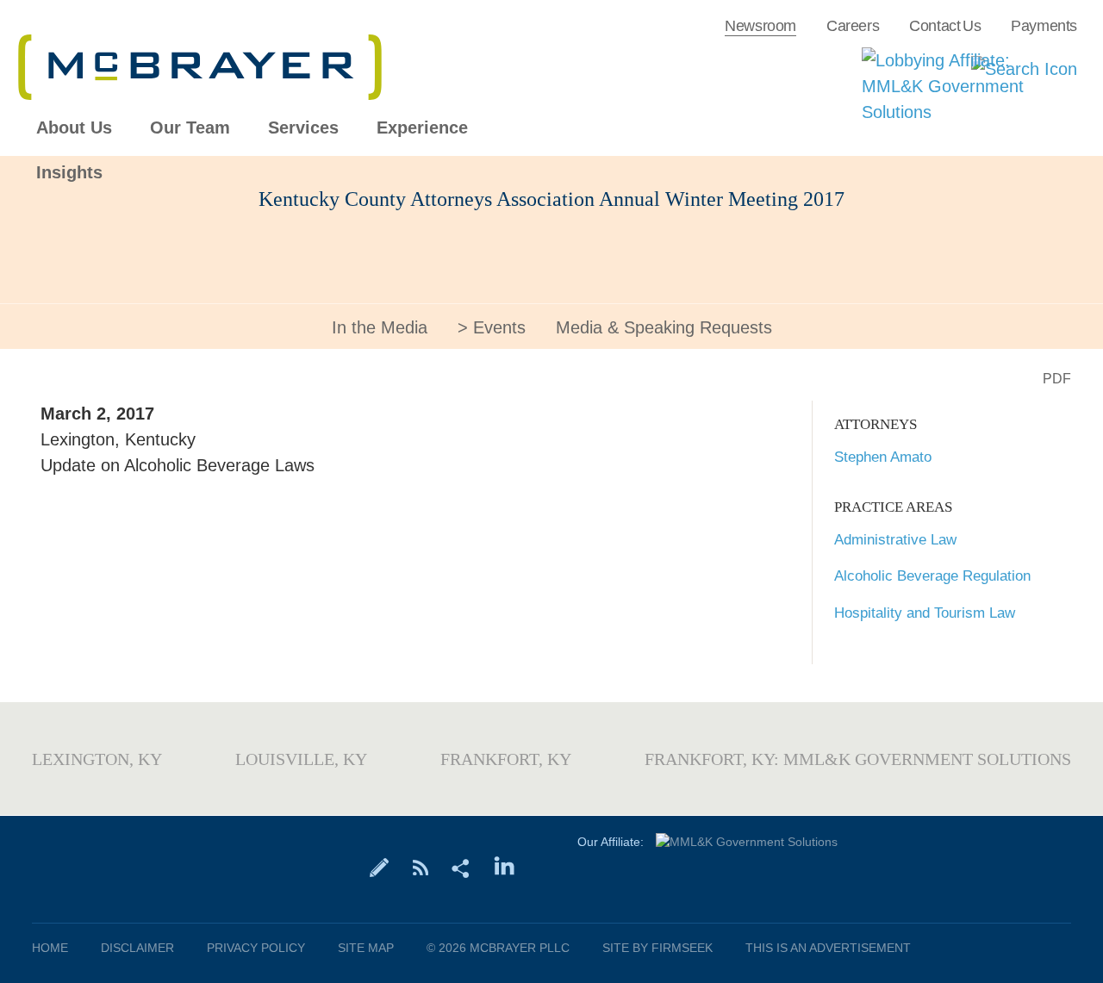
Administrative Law (895, 540)
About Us (74, 128)
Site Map (366, 948)
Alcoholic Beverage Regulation (932, 576)
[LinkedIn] (504, 867)
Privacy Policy (256, 948)
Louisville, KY (301, 759)
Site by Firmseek (657, 948)
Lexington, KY (97, 759)
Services (303, 128)
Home (50, 948)
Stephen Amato (883, 457)
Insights (69, 172)
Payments (1044, 25)
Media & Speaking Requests (664, 327)
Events (499, 327)
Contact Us (945, 25)
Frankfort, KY (505, 759)
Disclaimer (137, 948)
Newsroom (760, 25)
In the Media (379, 327)
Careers (852, 25)
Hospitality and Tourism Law (924, 613)
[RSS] (420, 867)
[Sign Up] (379, 867)
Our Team (190, 128)
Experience (422, 128)
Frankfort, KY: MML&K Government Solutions (858, 759)
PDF (1057, 378)
